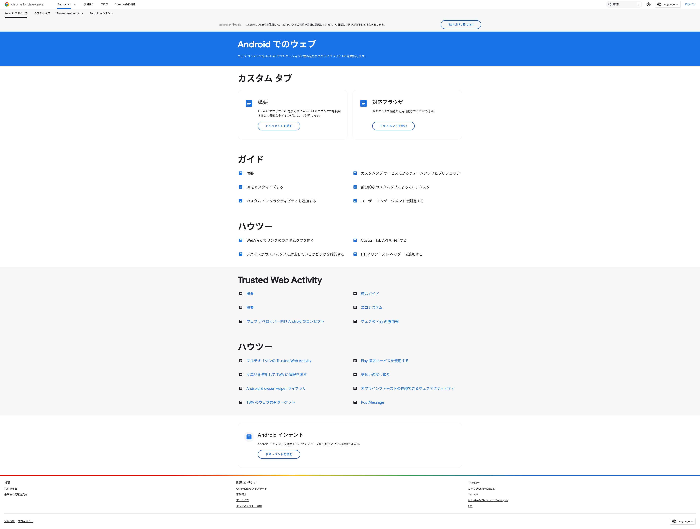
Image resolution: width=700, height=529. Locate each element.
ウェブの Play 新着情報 (380, 321)
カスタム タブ (42, 13)
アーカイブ (242, 500)
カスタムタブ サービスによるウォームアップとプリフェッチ (410, 173)
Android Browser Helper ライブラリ (276, 388)
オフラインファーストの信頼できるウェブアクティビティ (408, 388)
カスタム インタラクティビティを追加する (281, 201)
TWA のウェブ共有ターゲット (270, 402)
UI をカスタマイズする (264, 187)
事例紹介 (89, 4)
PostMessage (372, 402)
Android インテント (101, 13)
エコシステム (372, 307)
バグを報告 (10, 488)
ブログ (104, 4)
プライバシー (25, 521)
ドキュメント (64, 4)
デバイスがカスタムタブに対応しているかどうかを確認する (295, 254)
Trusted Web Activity (70, 13)
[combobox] (624, 4)
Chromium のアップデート (251, 488)
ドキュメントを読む (279, 126)
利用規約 (9, 521)
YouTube (473, 494)
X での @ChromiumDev (481, 488)
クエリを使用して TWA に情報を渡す (276, 374)
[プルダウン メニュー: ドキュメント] (76, 4)
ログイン (690, 4)
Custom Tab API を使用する (384, 240)
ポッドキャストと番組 (249, 506)
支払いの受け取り (375, 374)
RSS (470, 506)
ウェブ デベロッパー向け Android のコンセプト (285, 321)
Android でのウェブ (16, 13)
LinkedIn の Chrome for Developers (488, 500)
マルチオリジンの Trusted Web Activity (278, 361)
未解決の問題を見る (15, 494)
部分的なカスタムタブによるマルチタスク (395, 187)
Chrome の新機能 (125, 4)
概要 (250, 173)
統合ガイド (370, 293)
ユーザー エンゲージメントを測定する (392, 201)
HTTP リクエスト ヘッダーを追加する (392, 254)
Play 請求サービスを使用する (385, 361)
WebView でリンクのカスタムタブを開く (280, 240)
